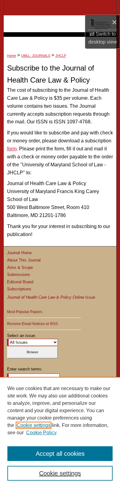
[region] (60, 432)
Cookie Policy (41, 432)
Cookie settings (33, 425)
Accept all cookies (60, 453)
